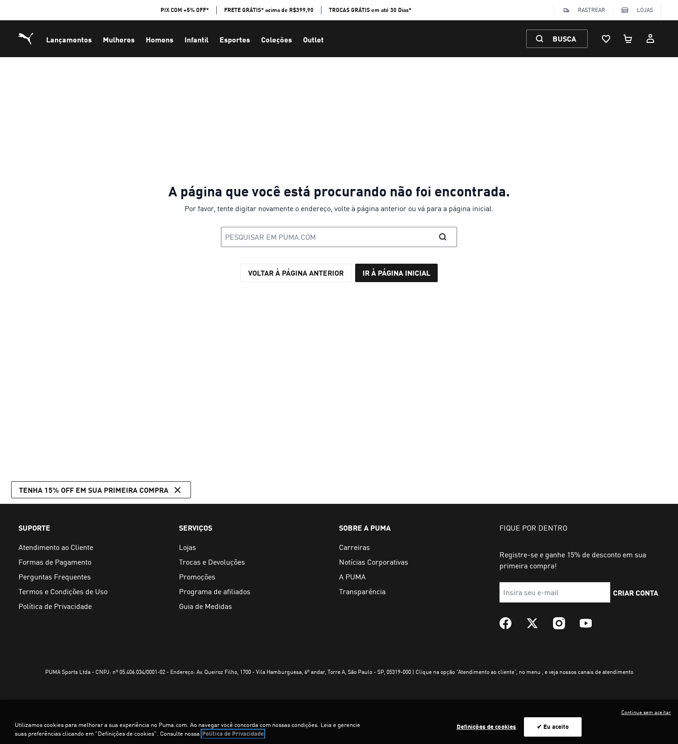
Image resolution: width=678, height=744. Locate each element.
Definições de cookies (487, 726)
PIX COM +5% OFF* (185, 9)
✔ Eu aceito (553, 726)
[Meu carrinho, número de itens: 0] (628, 39)
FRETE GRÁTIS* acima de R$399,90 (269, 9)
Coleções (276, 39)
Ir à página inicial (396, 272)
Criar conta (635, 592)
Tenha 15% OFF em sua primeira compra (93, 489)
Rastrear (591, 9)
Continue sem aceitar (646, 712)
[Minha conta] (650, 39)
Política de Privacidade (233, 734)
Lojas (645, 9)
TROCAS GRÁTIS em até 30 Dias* (370, 9)
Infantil (196, 39)
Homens (159, 39)
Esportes (235, 39)
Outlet (313, 39)
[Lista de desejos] (606, 39)
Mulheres (119, 39)
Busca (564, 38)
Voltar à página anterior (296, 272)
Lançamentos (69, 39)
